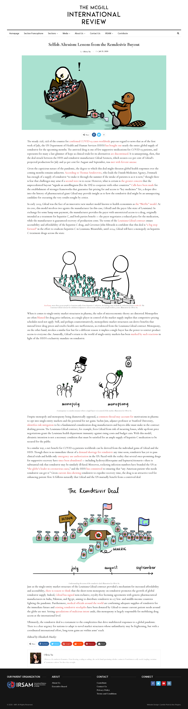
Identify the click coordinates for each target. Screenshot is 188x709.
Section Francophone (33, 33)
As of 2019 (47, 305)
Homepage (14, 33)
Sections (52, 33)
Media (65, 33)
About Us (79, 33)
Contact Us (95, 33)
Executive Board (59, 686)
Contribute (123, 33)
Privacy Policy (103, 690)
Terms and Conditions (107, 694)
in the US (137, 305)
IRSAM (108, 33)
